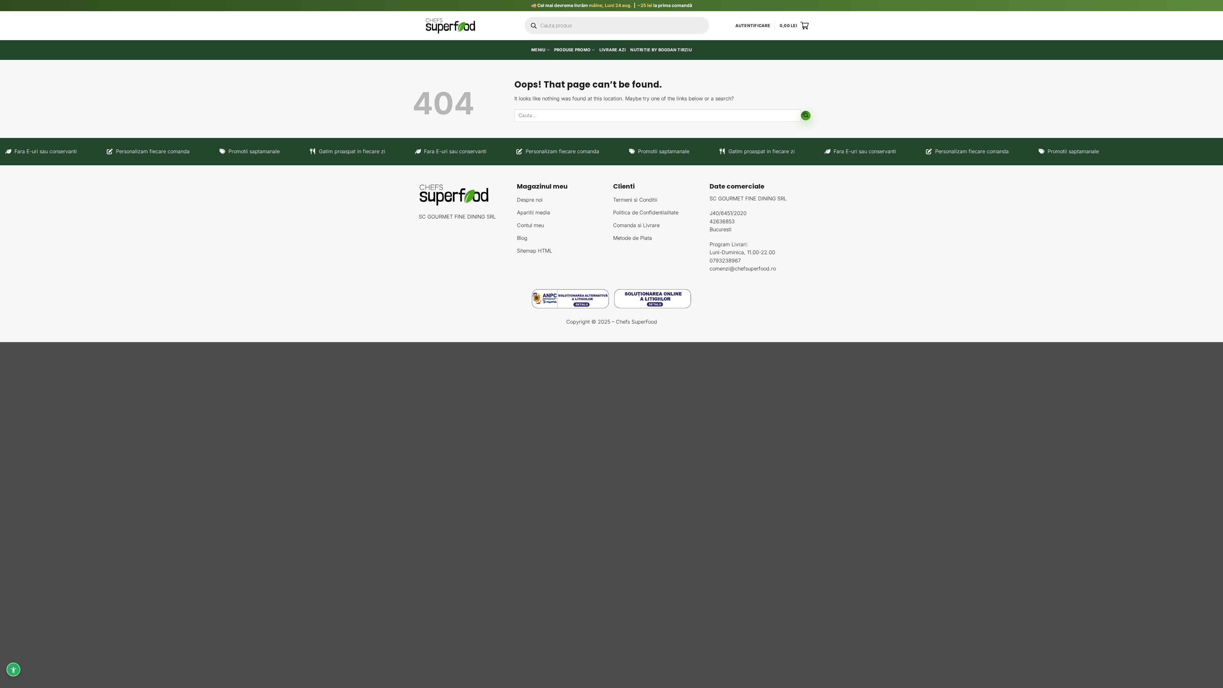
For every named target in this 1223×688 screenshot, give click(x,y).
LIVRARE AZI (612, 49)
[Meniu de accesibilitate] (13, 670)
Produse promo (572, 49)
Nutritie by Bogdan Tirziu (660, 49)
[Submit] (806, 115)
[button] (752, 25)
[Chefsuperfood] (450, 25)
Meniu (538, 49)
